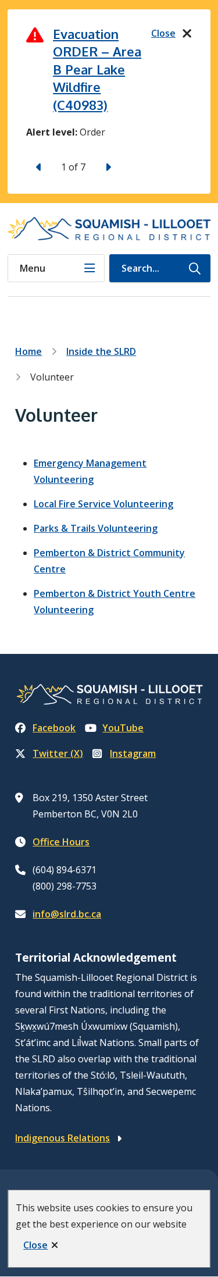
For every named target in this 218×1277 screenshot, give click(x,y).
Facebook (54, 727)
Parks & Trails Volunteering (96, 528)
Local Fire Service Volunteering (103, 503)
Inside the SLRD (101, 351)
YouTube (123, 727)
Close (35, 1245)
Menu (32, 268)
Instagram (133, 753)
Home (28, 351)
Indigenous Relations (62, 1138)
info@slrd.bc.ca (67, 914)
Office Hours (61, 841)
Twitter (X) (58, 753)
